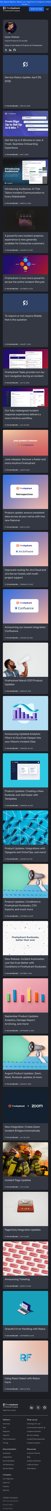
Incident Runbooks (34, 1431)
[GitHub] (14, 50)
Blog (28, 1457)
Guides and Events (34, 1461)
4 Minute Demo (32, 1465)
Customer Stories (33, 1453)
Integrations (7, 1457)
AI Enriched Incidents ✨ (36, 1428)
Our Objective (8, 1479)
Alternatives (31, 1468)
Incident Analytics (33, 1443)
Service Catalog (33, 1435)
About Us (6, 1483)
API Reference (8, 1465)
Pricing (5, 1443)
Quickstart (7, 1453)
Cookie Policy (8, 1508)
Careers (6, 1486)
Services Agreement (10, 1501)
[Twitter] (6, 50)
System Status (8, 1468)
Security (6, 1490)
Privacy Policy (8, 1505)
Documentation (8, 1461)
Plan (4, 1428)
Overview (6, 1424)
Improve (6, 1435)
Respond (6, 1431)
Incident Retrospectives (36, 1439)
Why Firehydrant (9, 1439)
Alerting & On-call (33, 1424)
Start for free (36, 9)
